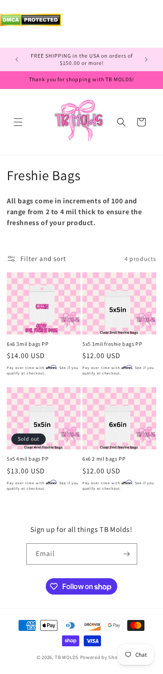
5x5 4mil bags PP (28, 458)
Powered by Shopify (103, 657)
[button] (18, 122)
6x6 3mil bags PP (28, 343)
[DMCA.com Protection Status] (30, 24)
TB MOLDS (67, 657)
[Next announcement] (146, 59)
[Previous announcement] (17, 59)
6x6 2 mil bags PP (103, 458)
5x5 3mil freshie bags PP (112, 343)
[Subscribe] (127, 554)
